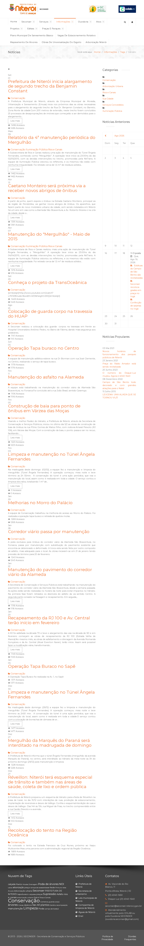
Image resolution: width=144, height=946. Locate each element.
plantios (44, 905)
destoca (28, 905)
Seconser (38, 890)
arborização (18, 887)
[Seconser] (42, 9)
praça (27, 887)
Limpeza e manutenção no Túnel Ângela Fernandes (51, 457)
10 (115, 246)
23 (106, 316)
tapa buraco (23, 894)
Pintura (58, 887)
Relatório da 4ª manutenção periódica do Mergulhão (51, 140)
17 (115, 253)
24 (115, 316)
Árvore (11, 891)
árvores (13, 904)
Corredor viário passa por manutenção (48, 531)
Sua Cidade (108, 98)
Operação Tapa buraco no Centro (43, 348)
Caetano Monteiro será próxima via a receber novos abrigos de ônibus (47, 188)
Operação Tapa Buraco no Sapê (41, 666)
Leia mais (15, 121)
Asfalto (60, 894)
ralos (64, 887)
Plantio (19, 884)
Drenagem (33, 884)
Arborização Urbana (113, 86)
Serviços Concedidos (113, 105)
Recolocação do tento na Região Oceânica (42, 833)
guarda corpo (54, 902)
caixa (10, 887)
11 (123, 246)
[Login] (132, 22)
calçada (11, 884)
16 (106, 253)
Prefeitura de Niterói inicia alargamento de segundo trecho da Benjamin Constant (50, 86)
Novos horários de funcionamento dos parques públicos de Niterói (119, 354)
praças (39, 894)
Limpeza (30, 908)
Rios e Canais (55, 149)
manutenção (15, 908)
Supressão (49, 894)
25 (124, 316)
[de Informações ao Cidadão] (97, 9)
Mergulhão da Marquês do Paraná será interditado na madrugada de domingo (50, 743)
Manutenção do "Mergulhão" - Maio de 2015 (49, 237)
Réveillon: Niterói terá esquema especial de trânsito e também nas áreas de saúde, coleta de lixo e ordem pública (50, 782)
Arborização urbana (23, 891)
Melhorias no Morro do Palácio (40, 502)
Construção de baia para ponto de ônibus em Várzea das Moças (44, 408)
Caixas (20, 905)
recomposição (62, 905)
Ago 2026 (119, 135)
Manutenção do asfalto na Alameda (46, 377)
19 (136, 281)
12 (131, 246)
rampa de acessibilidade (39, 887)
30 (106, 323)
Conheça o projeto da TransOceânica (47, 282)
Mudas (25, 884)
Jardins (53, 905)
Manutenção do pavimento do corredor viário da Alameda (50, 572)
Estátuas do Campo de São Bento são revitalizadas (136, 271)
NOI (61, 884)
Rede (52, 887)
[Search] (125, 22)
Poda (41, 908)
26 (131, 316)
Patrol (36, 897)
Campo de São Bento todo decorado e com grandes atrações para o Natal (119, 385)
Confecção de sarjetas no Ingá (135, 305)
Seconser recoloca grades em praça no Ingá (135, 290)
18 (124, 253)
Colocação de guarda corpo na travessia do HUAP (50, 314)
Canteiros (44, 902)
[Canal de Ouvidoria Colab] (127, 9)
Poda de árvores (48, 884)
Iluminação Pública (37, 149)
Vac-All (36, 905)
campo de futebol (52, 909)
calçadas (32, 894)
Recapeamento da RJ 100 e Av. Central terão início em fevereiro (49, 620)
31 (115, 323)
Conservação (18, 98)
